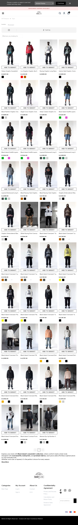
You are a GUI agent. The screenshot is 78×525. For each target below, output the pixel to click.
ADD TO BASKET (10, 67)
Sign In (18, 492)
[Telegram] (60, 493)
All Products (5, 18)
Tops (13, 18)
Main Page (5, 489)
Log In (17, 489)
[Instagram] (65, 490)
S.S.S (31, 492)
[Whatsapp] (70, 490)
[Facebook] (60, 490)
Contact (32, 489)
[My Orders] (64, 13)
